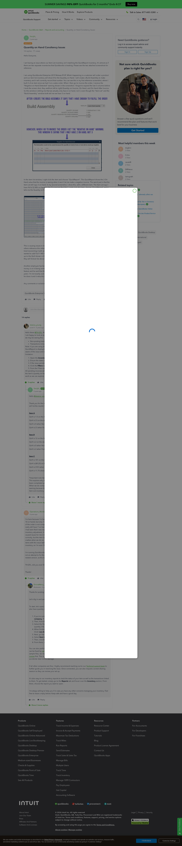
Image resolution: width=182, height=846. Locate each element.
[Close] (134, 190)
